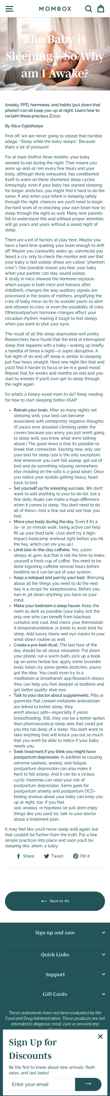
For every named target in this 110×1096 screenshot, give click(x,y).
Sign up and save (55, 932)
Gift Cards (55, 994)
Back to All (59, 901)
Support (55, 974)
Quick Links (55, 954)
